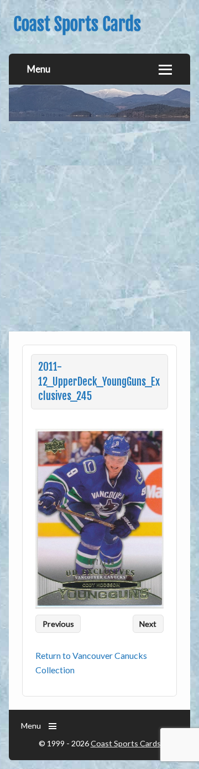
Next (147, 623)
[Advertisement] (99, 226)
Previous (58, 623)
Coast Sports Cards (126, 743)
